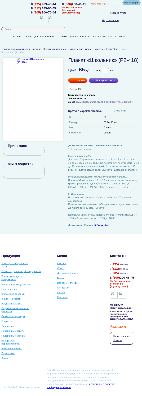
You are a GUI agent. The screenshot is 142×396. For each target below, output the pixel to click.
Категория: (75, 132)
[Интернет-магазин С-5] (14, 4)
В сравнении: (109, 20)
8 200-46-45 (74, 4)
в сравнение (120, 111)
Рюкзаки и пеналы (11, 348)
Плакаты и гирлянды (13, 316)
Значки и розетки (11, 298)
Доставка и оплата (44, 36)
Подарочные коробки (13, 335)
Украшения (7, 326)
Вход (116, 2)
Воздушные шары (11, 303)
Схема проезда (121, 336)
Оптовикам (99, 36)
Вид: (71, 127)
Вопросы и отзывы (79, 36)
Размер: (73, 122)
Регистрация (131, 2)
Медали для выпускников (15, 284)
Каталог (17, 36)
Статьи (112, 36)
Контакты (124, 36)
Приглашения (9, 289)
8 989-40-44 (43, 4)
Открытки (6, 321)
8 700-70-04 (43, 12)
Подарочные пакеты (12, 330)
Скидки (63, 36)
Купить (81, 80)
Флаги (4, 358)
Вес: (71, 117)
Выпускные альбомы (13, 293)
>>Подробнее (102, 225)
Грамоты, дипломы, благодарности (21, 271)
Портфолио (8, 353)
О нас (28, 36)
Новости (117, 340)
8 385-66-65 (43, 8)
